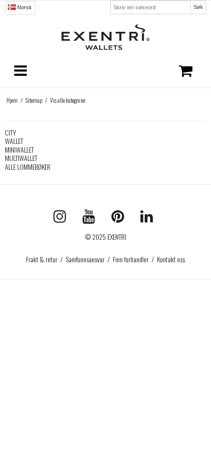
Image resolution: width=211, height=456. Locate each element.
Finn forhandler (131, 259)
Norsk (24, 7)
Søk (198, 7)
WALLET (14, 141)
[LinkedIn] (149, 218)
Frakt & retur (41, 259)
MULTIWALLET (21, 158)
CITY (10, 132)
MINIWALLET (19, 149)
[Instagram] (63, 218)
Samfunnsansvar (85, 259)
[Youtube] (92, 218)
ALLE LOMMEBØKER (28, 166)
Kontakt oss (171, 259)
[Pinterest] (121, 218)
